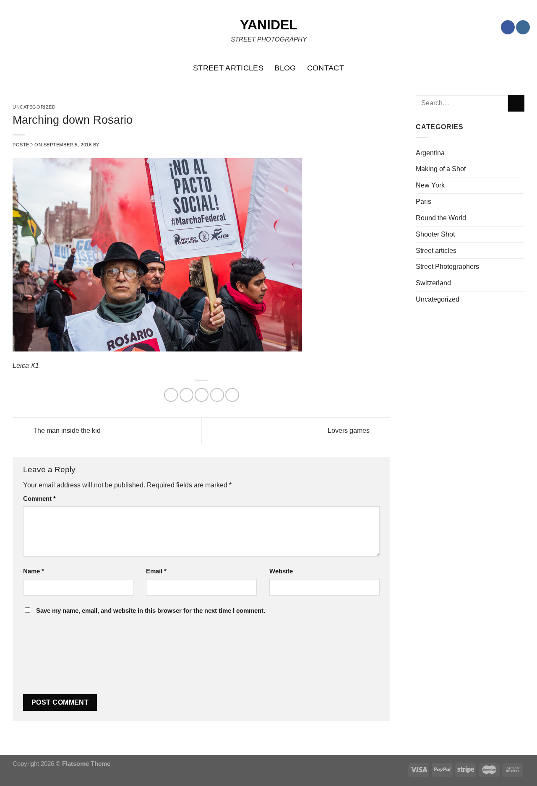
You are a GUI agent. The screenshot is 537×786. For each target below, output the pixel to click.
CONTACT (325, 68)
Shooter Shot (435, 234)
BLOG (285, 68)
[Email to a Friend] (202, 395)
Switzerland (433, 282)
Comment (39, 498)
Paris (423, 201)
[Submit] (516, 103)
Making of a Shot (441, 168)
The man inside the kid (66, 430)
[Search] (526, 68)
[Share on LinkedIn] (232, 395)
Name (33, 571)
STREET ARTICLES (228, 68)
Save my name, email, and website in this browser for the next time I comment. (150, 610)
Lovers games (349, 430)
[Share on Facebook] (171, 395)
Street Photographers (447, 266)
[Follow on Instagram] (523, 27)
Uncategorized (437, 299)
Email (156, 571)
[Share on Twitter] (186, 395)
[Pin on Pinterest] (217, 395)
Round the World (441, 217)
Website (281, 571)
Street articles (436, 250)
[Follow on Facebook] (508, 27)
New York (430, 185)
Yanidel (268, 24)
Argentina (430, 152)
